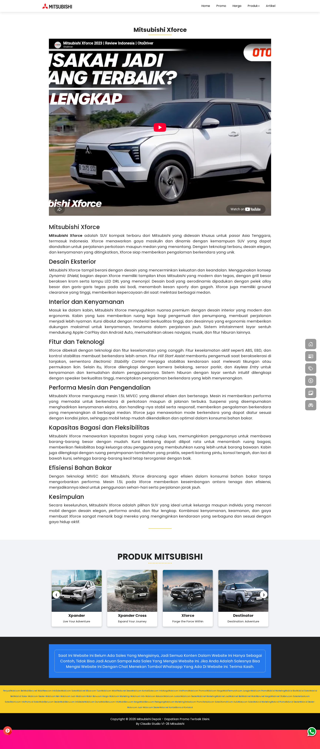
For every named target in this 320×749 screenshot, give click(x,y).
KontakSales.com (150, 690)
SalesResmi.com (13, 701)
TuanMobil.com (104, 690)
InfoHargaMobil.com (168, 690)
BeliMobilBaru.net (29, 690)
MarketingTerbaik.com (185, 701)
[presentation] (56, 594)
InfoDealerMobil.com (84, 701)
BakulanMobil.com (165, 696)
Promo (221, 6)
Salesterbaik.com (301, 696)
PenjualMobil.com (11, 690)
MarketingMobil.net (215, 696)
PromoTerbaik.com (205, 701)
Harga (236, 6)
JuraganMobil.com (252, 690)
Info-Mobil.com (148, 696)
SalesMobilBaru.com (44, 701)
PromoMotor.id (286, 701)
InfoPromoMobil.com (188, 690)
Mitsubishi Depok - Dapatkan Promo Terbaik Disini (173, 719)
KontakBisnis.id (176, 707)
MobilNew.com (45, 690)
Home (205, 6)
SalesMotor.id (254, 701)
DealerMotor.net (161, 707)
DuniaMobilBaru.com (105, 701)
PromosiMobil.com (207, 690)
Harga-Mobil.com (110, 696)
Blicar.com (91, 690)
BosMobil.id (298, 690)
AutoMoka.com (241, 701)
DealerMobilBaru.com (64, 701)
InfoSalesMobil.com (61, 690)
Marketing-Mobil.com (130, 696)
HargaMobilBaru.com (144, 701)
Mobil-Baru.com (94, 696)
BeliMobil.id (15, 696)
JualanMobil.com (182, 696)
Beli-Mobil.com (63, 696)
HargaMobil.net (272, 696)
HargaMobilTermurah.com (229, 690)
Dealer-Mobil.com (47, 696)
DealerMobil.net (198, 696)
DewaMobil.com (133, 690)
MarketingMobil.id (283, 690)
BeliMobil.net (245, 696)
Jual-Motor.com (145, 707)
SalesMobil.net (78, 690)
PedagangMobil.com (164, 701)
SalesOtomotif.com (224, 701)
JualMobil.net (231, 696)
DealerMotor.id (300, 701)
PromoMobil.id (268, 690)
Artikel (270, 6)
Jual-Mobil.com (78, 696)
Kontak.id (188, 707)
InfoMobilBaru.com (124, 701)
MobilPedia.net (119, 690)
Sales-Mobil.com (30, 696)
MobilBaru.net (257, 696)
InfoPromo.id (27, 701)
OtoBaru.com (286, 696)
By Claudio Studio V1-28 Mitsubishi (160, 724)
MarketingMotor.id (270, 701)
